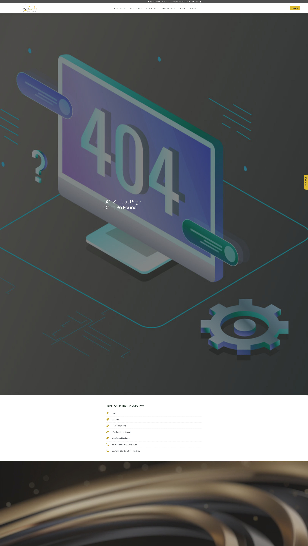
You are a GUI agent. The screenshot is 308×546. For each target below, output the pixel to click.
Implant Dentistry (120, 8)
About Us (182, 8)
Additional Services (152, 8)
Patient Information (168, 8)
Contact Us (192, 8)
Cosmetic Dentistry (136, 8)
